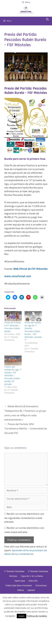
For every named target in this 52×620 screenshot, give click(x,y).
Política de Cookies (37, 615)
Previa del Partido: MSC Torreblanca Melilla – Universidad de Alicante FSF (25, 428)
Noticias (13, 576)
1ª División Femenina (14, 571)
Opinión (31, 590)
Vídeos (20, 590)
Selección (33, 580)
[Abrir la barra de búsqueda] (47, 19)
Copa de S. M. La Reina (32, 576)
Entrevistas (41, 585)
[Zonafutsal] (26, 9)
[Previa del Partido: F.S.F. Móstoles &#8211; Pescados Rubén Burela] (13, 316)
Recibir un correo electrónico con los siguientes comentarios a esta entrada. (24, 517)
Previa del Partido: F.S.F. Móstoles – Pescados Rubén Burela (12, 327)
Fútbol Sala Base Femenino (18, 585)
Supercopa (19, 580)
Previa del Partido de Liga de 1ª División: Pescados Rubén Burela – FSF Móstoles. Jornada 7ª (33, 331)
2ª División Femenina (38, 571)
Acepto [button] (21, 616)
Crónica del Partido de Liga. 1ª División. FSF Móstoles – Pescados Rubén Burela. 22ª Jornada (12, 375)
